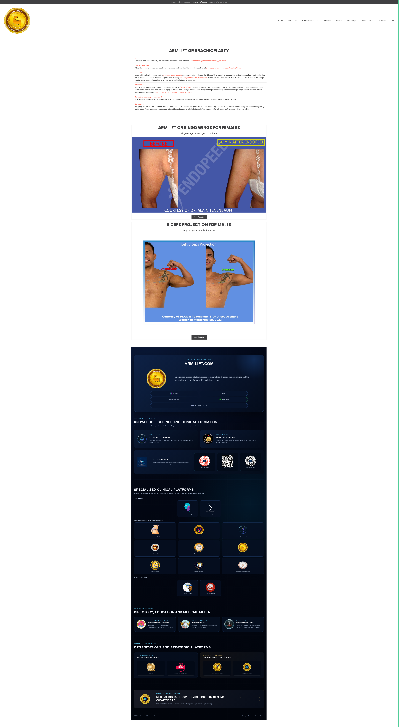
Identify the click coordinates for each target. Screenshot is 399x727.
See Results (199, 217)
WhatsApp (225, 399)
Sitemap (176, 393)
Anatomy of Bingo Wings (218, 2)
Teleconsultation (201, 405)
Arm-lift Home (174, 399)
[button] (393, 21)
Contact (382, 20)
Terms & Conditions (253, 716)
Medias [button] (339, 20)
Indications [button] (292, 20)
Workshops (351, 20)
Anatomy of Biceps (200, 2)
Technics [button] (327, 20)
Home (280, 20)
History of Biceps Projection (181, 2)
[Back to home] (17, 21)
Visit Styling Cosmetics (250, 699)
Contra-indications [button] (310, 20)
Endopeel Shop (368, 20)
